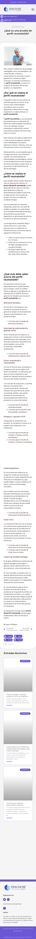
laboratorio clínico (11, 615)
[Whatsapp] (4, 908)
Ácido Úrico (9, 519)
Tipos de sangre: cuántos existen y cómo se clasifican (17, 695)
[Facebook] (4, 899)
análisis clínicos (13, 181)
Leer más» (9, 705)
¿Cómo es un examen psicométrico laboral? (15, 804)
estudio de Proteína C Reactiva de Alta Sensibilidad (18, 434)
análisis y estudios (10, 209)
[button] (33, 9)
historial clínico (20, 601)
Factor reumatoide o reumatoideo (12, 361)
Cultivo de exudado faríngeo (16, 557)
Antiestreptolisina (11, 468)
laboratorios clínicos (17, 183)
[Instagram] (8, 899)
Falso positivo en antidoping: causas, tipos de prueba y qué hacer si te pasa (18, 749)
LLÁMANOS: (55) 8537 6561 (18, 2)
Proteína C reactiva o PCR (14, 416)
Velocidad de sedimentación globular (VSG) (16, 329)
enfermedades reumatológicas (15, 159)
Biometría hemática (12, 303)
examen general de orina (13, 575)
